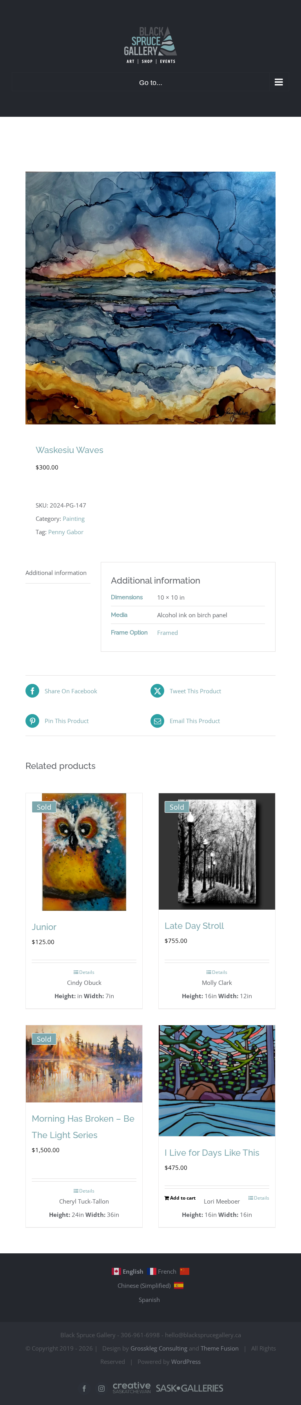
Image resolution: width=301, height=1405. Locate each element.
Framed (167, 632)
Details (86, 972)
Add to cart (183, 1198)
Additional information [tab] (56, 573)
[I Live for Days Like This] (217, 1080)
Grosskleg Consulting (159, 1348)
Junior (44, 927)
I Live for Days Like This (212, 1153)
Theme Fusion (220, 1348)
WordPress (186, 1361)
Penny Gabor (65, 532)
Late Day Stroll (194, 926)
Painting (74, 518)
